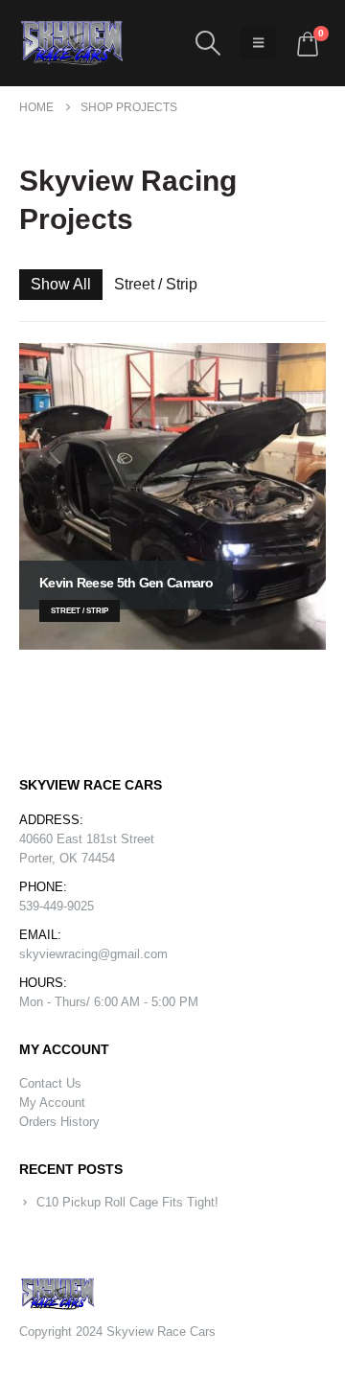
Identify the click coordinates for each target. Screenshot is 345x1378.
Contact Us (50, 1083)
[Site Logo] (72, 43)
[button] (207, 43)
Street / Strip (155, 284)
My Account (52, 1102)
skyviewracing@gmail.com (93, 954)
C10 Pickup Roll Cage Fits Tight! (127, 1202)
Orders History (59, 1121)
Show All (61, 284)
